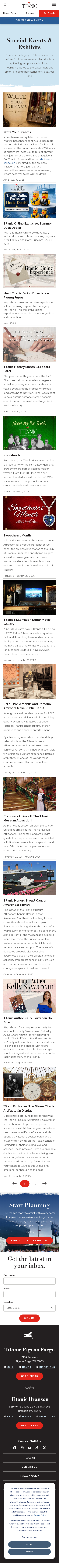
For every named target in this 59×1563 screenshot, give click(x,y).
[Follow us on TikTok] (37, 1447)
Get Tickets (49, 13)
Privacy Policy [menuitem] (29, 1476)
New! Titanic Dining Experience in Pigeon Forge (27, 295)
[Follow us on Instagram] (22, 1447)
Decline (29, 1551)
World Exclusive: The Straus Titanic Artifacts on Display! (29, 1108)
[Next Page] (44, 1183)
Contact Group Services (29, 1240)
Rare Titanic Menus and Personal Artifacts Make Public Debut (27, 706)
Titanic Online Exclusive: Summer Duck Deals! (27, 225)
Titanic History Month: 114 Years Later (26, 369)
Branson (30, 13)
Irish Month (11, 455)
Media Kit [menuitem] (29, 1458)
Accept (29, 1544)
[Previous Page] (14, 1183)
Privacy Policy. (40, 1515)
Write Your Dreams (17, 132)
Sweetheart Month (17, 535)
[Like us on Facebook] (14, 1447)
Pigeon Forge (9, 13)
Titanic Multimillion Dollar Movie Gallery (27, 622)
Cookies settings (29, 1537)
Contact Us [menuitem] (29, 1467)
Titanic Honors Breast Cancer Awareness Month (25, 902)
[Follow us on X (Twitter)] (44, 1447)
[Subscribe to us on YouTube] (29, 1447)
